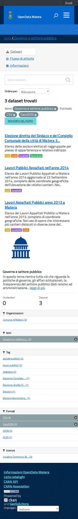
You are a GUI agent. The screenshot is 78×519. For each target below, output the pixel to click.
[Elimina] (55, 108)
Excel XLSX (36, 156)
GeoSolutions (19, 503)
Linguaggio (10, 508)
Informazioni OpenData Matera (26, 472)
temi (7, 38)
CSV (7, 156)
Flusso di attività (21, 58)
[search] (68, 80)
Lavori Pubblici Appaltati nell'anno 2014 (37, 168)
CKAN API (11, 481)
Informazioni (19, 65)
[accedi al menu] (66, 15)
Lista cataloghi (14, 476)
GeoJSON (23, 156)
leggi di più (37, 287)
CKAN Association (16, 486)
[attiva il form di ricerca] (56, 15)
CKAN (10, 500)
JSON (14, 156)
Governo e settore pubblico (35, 38)
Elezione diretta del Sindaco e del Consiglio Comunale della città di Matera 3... (39, 138)
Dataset (16, 51)
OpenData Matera (29, 16)
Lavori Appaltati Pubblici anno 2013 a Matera (35, 204)
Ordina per (11, 91)
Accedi (68, 3)
